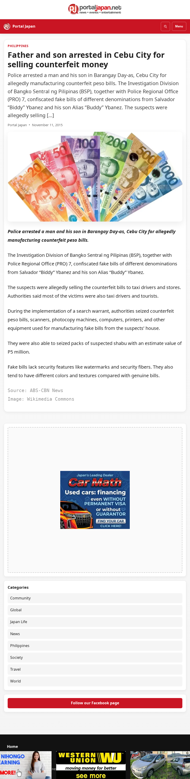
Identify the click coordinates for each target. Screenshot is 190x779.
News (15, 633)
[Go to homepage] (95, 9)
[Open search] (165, 26)
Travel (15, 669)
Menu (179, 26)
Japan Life (18, 621)
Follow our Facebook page (95, 702)
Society (16, 657)
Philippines (18, 46)
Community (20, 598)
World (15, 681)
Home (12, 746)
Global (16, 609)
